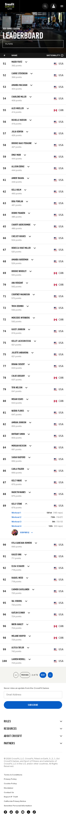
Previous (25, 675)
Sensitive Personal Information (18, 806)
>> (50, 675)
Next (43, 675)
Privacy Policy (10, 779)
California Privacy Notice (15, 801)
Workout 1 (16, 513)
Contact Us (9, 792)
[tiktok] (34, 812)
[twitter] (11, 812)
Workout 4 (16, 526)
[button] (62, 6)
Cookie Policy (10, 783)
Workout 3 (16, 521)
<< (16, 675)
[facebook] (5, 812)
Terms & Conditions (13, 775)
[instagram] (17, 812)
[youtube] (22, 812)
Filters (9, 44)
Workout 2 (16, 517)
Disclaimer (8, 788)
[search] (45, 6)
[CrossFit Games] (9, 6)
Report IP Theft (11, 797)
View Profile (24, 532)
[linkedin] (28, 812)
